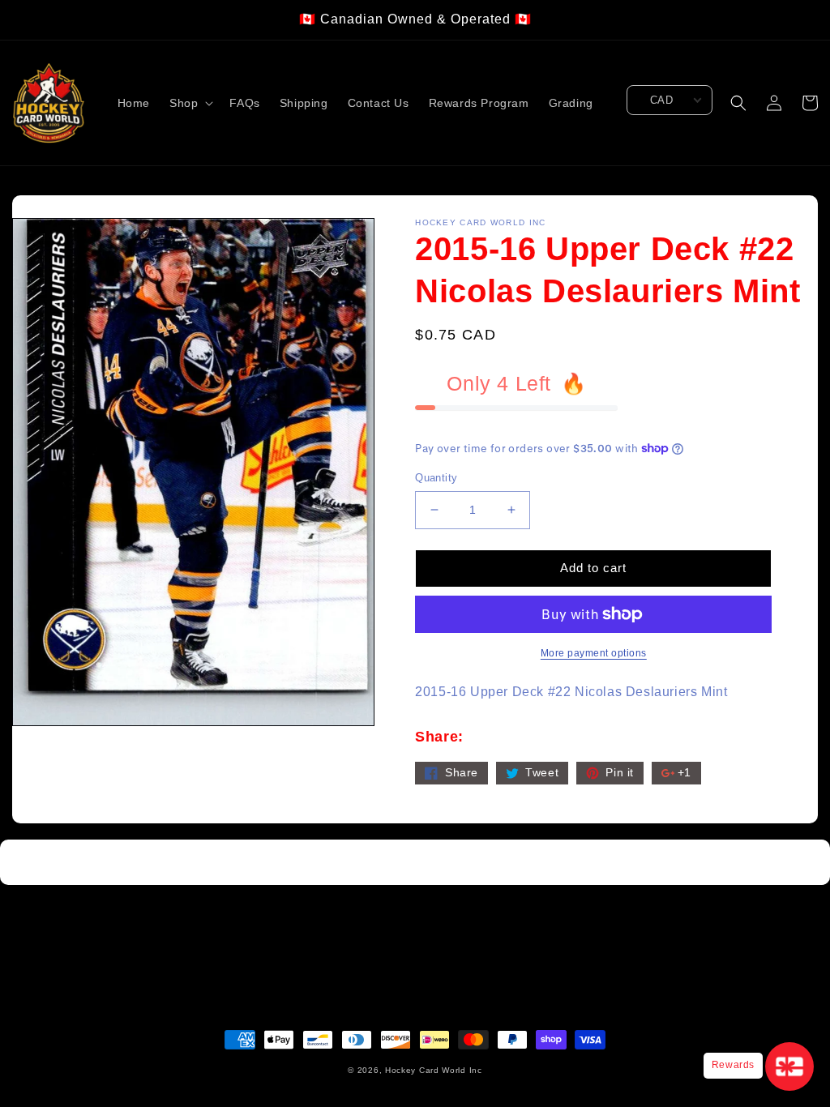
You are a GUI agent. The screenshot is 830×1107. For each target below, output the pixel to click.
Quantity (436, 478)
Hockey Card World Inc (433, 1070)
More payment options (594, 653)
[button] (190, 103)
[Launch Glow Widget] (789, 1066)
